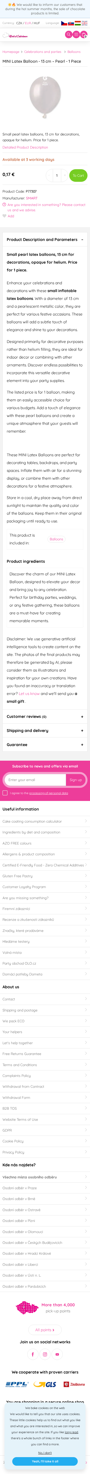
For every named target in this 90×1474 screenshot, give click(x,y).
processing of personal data (48, 793)
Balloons (74, 52)
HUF (37, 23)
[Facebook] (32, 1354)
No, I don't (45, 1453)
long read (71, 1432)
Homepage (10, 52)
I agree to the (39, 793)
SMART (32, 198)
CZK (19, 23)
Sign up (76, 780)
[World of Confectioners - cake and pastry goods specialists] (15, 34)
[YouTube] (57, 1354)
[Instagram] (45, 1354)
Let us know (30, 693)
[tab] (45, 239)
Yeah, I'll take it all (45, 1461)
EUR (28, 23)
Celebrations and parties (42, 52)
